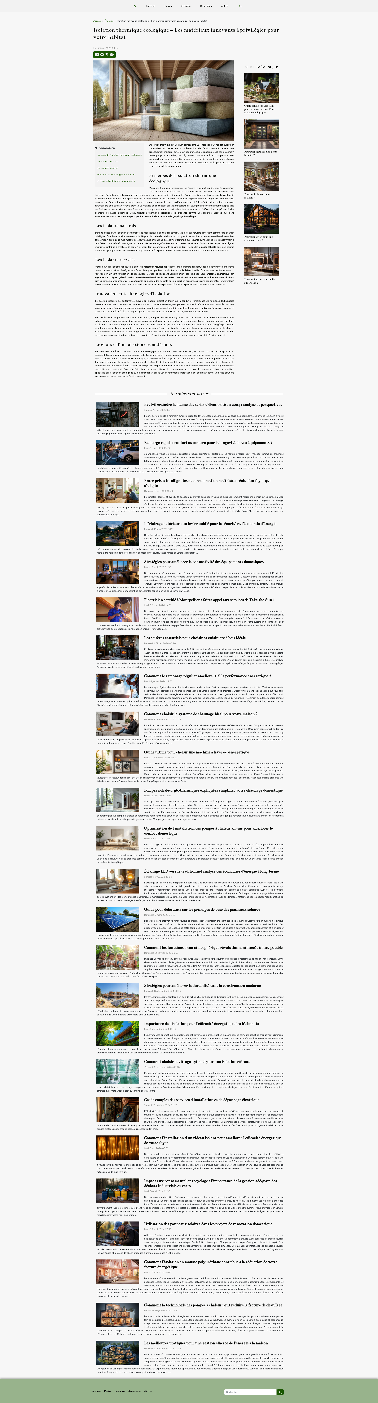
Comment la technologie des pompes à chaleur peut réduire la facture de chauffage (213, 1305)
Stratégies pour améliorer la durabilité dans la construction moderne (202, 985)
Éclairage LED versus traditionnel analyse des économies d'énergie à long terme (211, 871)
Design (168, 6)
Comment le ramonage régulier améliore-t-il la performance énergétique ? (207, 676)
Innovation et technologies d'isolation (116, 174)
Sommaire (107, 148)
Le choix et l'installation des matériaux (116, 181)
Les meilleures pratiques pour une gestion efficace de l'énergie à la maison (206, 1343)
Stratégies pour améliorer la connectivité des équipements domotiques (204, 561)
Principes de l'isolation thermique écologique (119, 155)
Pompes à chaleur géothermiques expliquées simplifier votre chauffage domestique (213, 790)
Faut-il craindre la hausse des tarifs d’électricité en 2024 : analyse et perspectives (213, 404)
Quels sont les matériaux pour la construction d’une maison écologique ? (259, 109)
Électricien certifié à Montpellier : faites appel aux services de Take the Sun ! (209, 600)
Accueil (97, 21)
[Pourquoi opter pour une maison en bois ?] (261, 218)
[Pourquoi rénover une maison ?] (261, 176)
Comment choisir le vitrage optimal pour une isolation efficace (197, 1061)
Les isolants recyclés (107, 168)
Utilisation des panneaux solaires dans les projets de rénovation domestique (208, 1224)
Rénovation (206, 6)
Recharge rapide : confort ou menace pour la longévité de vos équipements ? (208, 442)
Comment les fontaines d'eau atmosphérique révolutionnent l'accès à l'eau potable (213, 947)
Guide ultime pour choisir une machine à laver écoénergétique (196, 752)
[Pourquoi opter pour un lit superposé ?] (261, 261)
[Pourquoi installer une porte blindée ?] (261, 133)
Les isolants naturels (107, 161)
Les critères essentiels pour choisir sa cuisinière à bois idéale (195, 638)
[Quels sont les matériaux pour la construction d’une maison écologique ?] (261, 87)
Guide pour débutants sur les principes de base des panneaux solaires (202, 909)
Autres (224, 6)
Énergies (150, 6)
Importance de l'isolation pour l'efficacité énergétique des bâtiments (201, 1023)
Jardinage (186, 6)
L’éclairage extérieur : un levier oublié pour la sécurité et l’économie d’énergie (210, 523)
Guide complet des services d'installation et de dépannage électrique (201, 1099)
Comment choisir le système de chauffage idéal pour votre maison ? (201, 714)
